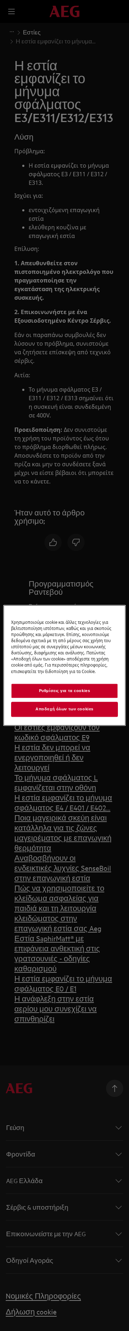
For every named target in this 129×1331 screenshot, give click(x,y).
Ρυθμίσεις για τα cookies (64, 690)
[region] (64, 665)
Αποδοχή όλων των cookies (64, 709)
